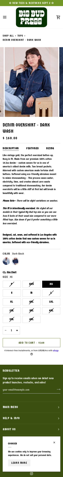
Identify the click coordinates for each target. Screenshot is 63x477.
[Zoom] (11, 110)
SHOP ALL (8, 35)
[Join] (57, 389)
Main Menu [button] (10, 407)
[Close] (55, 442)
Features (32, 148)
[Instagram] (31, 473)
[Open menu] (8, 17)
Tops (20, 35)
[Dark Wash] (15, 262)
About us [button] (9, 429)
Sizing (50, 148)
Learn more (19, 462)
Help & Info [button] (11, 418)
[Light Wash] (7, 262)
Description (11, 148)
